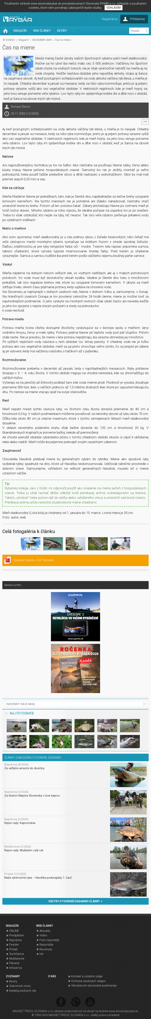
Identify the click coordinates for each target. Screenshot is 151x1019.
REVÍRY (62, 30)
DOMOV (10, 39)
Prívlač (13, 949)
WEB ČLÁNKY (42, 30)
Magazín (23, 39)
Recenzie (46, 949)
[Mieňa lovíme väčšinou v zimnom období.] (30, 544)
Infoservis (15, 968)
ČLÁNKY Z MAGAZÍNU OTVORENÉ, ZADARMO (33, 757)
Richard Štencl (20, 106)
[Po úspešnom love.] (120, 544)
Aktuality (45, 931)
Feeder (14, 944)
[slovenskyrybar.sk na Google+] (75, 1002)
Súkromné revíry (20, 986)
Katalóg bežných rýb (22, 990)
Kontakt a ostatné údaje (87, 976)
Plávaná (14, 963)
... (74, 30)
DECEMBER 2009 (41, 39)
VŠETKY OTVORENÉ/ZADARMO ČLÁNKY (74, 901)
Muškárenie (16, 958)
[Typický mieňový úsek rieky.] (75, 544)
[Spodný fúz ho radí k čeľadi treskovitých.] (98, 544)
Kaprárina (15, 940)
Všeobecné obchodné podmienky (94, 985)
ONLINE (14, 931)
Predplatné (16, 935)
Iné (41, 954)
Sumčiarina (16, 954)
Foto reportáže (49, 940)
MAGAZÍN (20, 30)
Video (43, 935)
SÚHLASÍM (114, 7)
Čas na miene (62, 39)
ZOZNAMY (13, 976)
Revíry (13, 981)
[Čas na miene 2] (53, 544)
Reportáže (46, 944)
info (145, 121)
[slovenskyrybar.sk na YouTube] (90, 1002)
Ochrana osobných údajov (88, 981)
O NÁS (52, 976)
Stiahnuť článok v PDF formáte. (34, 560)
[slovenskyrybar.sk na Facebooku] (61, 1002)
